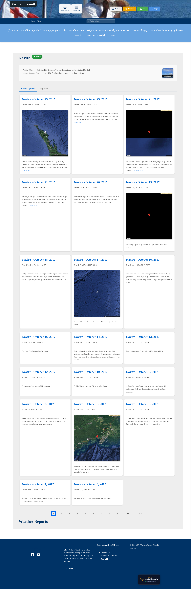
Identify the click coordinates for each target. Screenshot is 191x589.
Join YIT (104, 559)
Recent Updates (28, 88)
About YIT (72, 569)
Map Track (44, 88)
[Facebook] (33, 554)
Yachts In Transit (23, 4)
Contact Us (105, 552)
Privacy (39, 21)
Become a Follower (109, 556)
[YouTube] (39, 554)
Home (33, 21)
